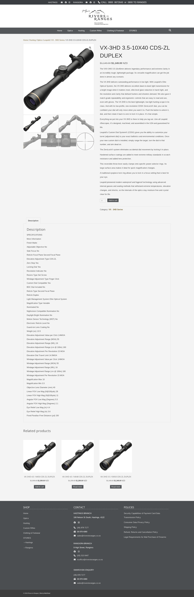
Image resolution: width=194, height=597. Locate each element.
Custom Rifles (96, 31)
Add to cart (113, 200)
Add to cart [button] (39, 487)
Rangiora (29, 548)
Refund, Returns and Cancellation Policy (141, 532)
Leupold (46, 40)
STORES (133, 31)
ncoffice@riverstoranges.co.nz (89, 560)
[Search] (169, 30)
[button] (90, 48)
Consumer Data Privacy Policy (137, 522)
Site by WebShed (45, 593)
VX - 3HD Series (58, 40)
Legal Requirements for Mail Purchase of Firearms (145, 537)
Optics (70, 31)
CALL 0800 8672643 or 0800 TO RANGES (124, 2)
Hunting (81, 31)
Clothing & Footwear (115, 31)
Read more (77, 487)
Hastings (29, 542)
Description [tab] (33, 221)
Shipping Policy (130, 527)
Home (59, 31)
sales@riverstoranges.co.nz (88, 536)
